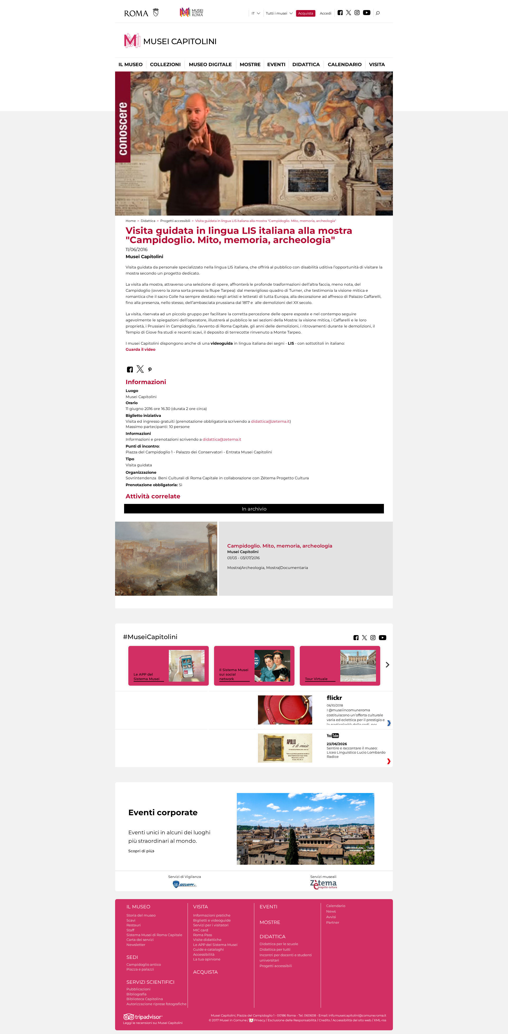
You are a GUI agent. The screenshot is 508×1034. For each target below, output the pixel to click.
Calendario (345, 64)
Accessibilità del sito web (352, 1020)
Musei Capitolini (180, 41)
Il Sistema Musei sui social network (233, 674)
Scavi (130, 920)
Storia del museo (141, 915)
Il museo (131, 64)
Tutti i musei (276, 13)
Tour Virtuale (316, 679)
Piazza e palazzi (140, 969)
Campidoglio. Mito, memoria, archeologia (279, 546)
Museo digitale (210, 64)
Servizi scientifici (150, 982)
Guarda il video (140, 349)
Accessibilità (204, 954)
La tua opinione (206, 959)
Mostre (250, 64)
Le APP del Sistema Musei (147, 676)
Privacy (259, 1020)
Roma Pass (202, 935)
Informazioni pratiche (211, 915)
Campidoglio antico (143, 964)
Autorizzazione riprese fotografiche (156, 1004)
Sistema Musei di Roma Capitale (154, 935)
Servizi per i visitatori (211, 925)
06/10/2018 (356, 715)
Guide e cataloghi (208, 949)
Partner (332, 922)
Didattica (306, 64)
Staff (130, 930)
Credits (324, 1020)
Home (131, 221)
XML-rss (380, 1020)
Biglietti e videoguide (212, 920)
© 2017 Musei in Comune (228, 1020)
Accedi (326, 13)
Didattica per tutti (275, 949)
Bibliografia (136, 994)
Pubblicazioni (138, 989)
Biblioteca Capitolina (144, 999)
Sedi (132, 957)
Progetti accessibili (175, 221)
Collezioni (165, 64)
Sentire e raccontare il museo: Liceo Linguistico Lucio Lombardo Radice (356, 752)
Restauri (133, 925)
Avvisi (331, 917)
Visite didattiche (207, 939)
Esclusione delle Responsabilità (292, 1020)
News (331, 911)
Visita (377, 64)
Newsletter (135, 944)
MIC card (200, 930)
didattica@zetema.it (270, 421)
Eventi (276, 64)
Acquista (305, 13)
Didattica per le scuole (279, 944)
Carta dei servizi (140, 939)
